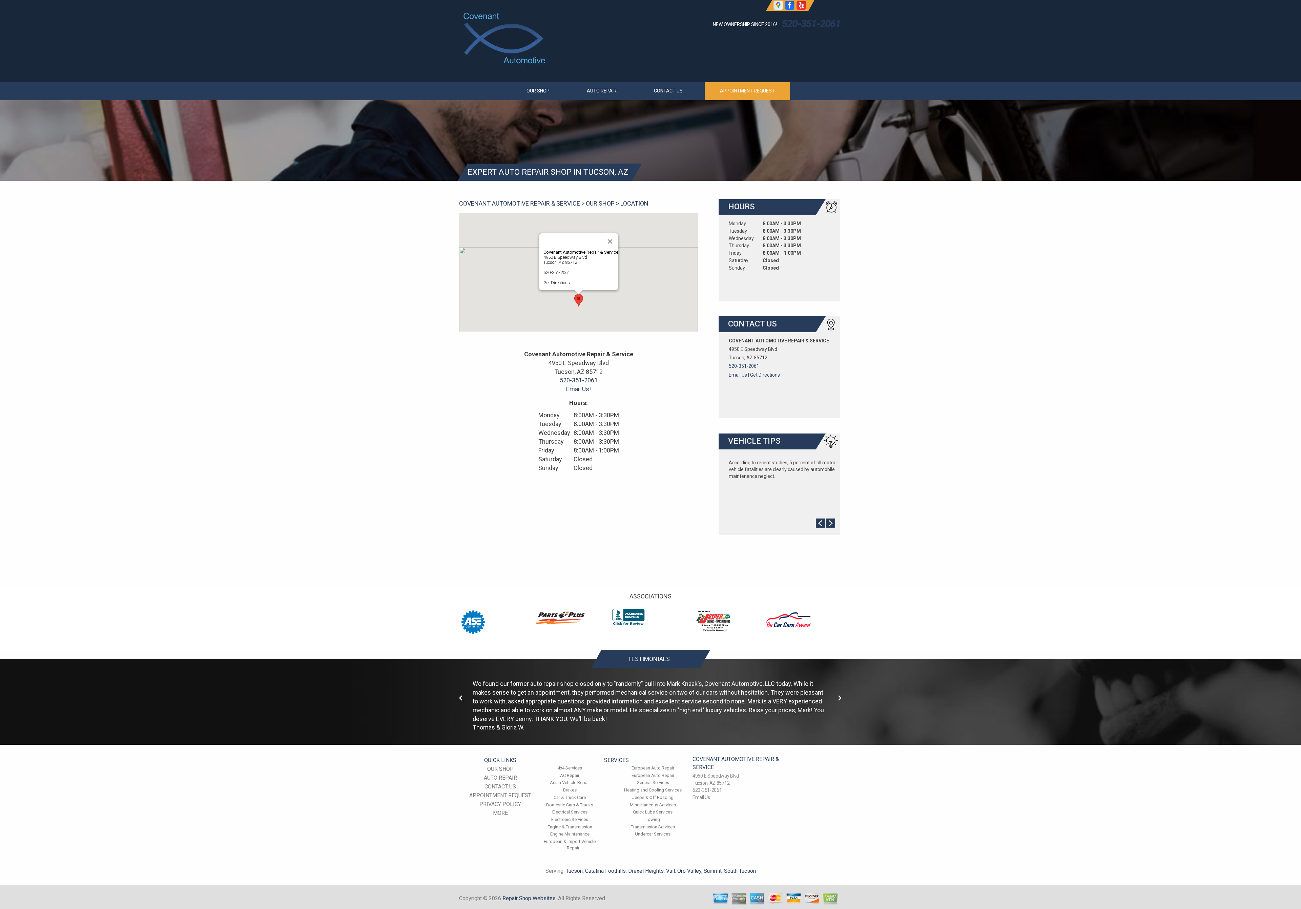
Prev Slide (820, 523)
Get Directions (556, 282)
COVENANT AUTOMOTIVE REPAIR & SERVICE (519, 203)
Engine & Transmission (570, 826)
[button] (578, 300)
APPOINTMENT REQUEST (747, 90)
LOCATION (634, 203)
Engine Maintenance (570, 834)
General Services (653, 782)
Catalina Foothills (605, 871)
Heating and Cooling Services (653, 789)
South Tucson (740, 871)
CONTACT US (668, 90)
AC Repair (569, 775)
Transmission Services (653, 826)
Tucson (574, 871)
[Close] (610, 241)
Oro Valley (689, 871)
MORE (500, 813)
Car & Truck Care (570, 797)
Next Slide (830, 523)
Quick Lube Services (653, 812)
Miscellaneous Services (653, 804)
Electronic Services (569, 819)
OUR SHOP (538, 90)
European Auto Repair (653, 767)
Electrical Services (569, 812)
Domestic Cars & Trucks (569, 804)
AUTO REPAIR (602, 90)
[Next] (840, 698)
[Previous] (461, 698)
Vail (670, 871)
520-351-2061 (811, 23)
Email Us (738, 375)
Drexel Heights (646, 871)
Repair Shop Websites (529, 898)
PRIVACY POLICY (500, 804)
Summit (713, 871)
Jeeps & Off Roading (653, 797)
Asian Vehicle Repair (570, 782)
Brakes (570, 789)
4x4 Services (570, 767)
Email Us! (578, 389)
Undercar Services (652, 834)
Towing (653, 819)
